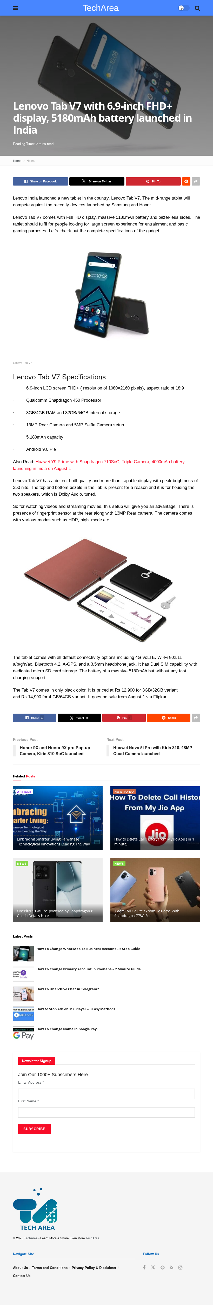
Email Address (31, 1082)
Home (17, 160)
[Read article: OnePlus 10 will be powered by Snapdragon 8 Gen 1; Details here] (58, 890)
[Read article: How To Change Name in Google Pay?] (23, 1034)
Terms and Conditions (50, 1267)
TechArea (101, 7)
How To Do (124, 792)
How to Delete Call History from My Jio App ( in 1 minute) (154, 841)
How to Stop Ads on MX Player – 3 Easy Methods (75, 1009)
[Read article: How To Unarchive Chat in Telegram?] (23, 994)
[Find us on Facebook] (144, 1267)
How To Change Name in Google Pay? (67, 1029)
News (30, 160)
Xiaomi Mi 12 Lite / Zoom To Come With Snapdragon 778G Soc (146, 913)
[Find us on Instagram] (180, 1267)
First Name (28, 1101)
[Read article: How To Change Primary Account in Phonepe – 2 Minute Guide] (23, 974)
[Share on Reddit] (186, 181)
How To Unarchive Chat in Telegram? (67, 989)
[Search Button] (197, 8)
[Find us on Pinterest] (162, 1267)
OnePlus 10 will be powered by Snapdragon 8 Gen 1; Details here (55, 913)
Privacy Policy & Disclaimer (94, 1267)
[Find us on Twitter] (153, 1267)
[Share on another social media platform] (196, 181)
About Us (20, 1267)
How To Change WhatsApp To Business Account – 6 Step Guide (88, 948)
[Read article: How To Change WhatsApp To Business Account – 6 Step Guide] (23, 953)
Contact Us (21, 1275)
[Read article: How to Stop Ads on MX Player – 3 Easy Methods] (23, 1014)
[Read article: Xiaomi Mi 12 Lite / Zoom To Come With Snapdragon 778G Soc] (155, 890)
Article (24, 792)
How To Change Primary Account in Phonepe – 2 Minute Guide (88, 969)
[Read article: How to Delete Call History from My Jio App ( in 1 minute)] (155, 818)
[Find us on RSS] (171, 1267)
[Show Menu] (15, 8)
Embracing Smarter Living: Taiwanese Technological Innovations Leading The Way (53, 841)
